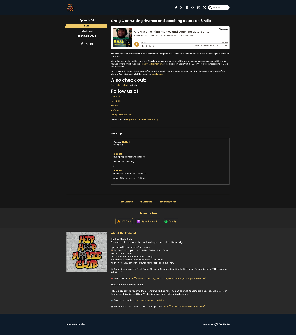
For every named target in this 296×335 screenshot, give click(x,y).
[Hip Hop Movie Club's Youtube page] (191, 7)
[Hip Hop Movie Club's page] (197, 7)
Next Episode (126, 201)
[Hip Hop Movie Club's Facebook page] (176, 7)
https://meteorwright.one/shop (149, 300)
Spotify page (157, 74)
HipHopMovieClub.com (121, 114)
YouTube (115, 110)
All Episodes (146, 201)
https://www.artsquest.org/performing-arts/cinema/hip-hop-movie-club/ (167, 278)
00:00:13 (126, 142)
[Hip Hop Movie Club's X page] (180, 7)
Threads (115, 105)
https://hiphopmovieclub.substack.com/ (184, 306)
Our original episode (120, 85)
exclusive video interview (151, 64)
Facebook (115, 96)
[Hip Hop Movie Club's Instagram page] (185, 7)
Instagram (115, 101)
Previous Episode (167, 201)
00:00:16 (118, 170)
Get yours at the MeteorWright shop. (142, 119)
